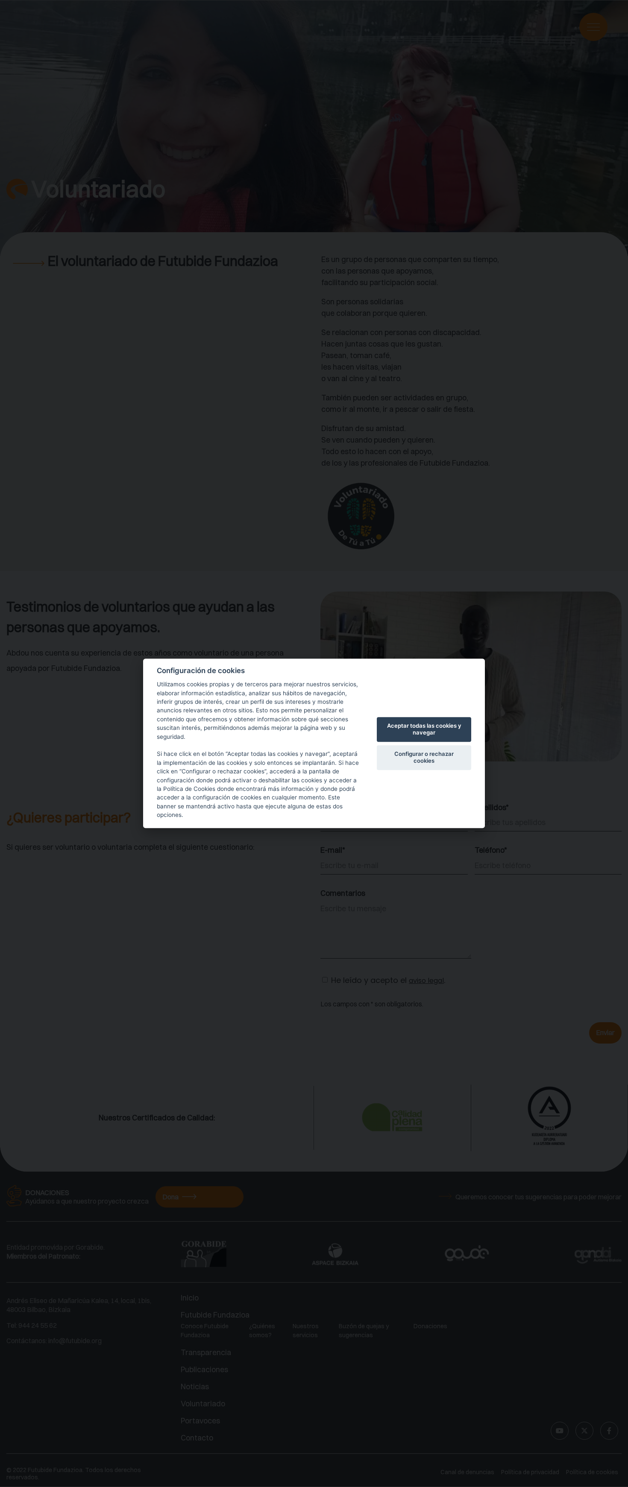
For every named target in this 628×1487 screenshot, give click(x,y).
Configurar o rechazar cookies (424, 757)
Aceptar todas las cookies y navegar (424, 729)
